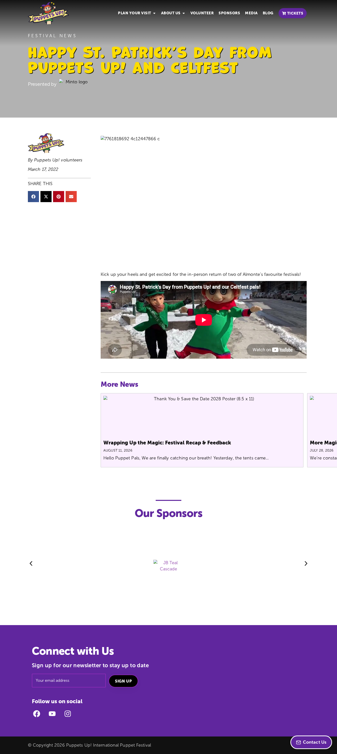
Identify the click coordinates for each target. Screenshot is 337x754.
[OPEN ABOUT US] (184, 13)
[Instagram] (67, 713)
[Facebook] (36, 713)
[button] (33, 196)
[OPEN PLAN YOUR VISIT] (154, 13)
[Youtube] (52, 713)
